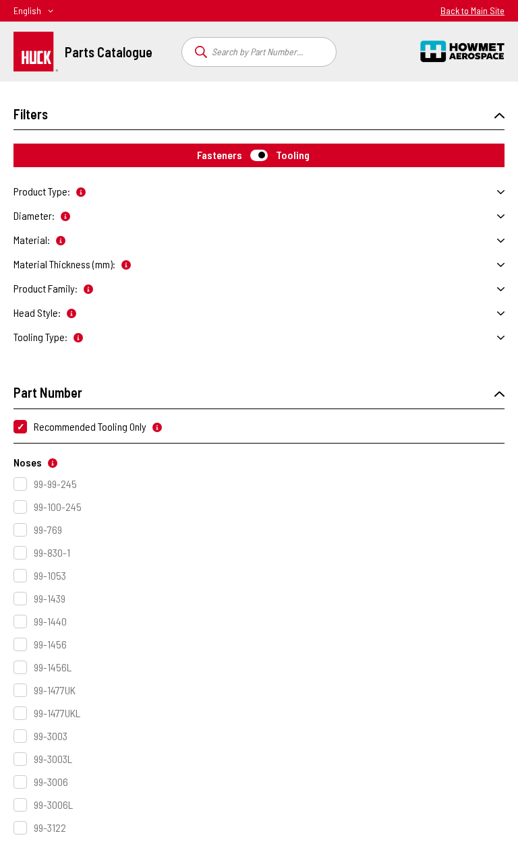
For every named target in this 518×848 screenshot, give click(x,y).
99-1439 (49, 598)
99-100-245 (58, 506)
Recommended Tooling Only (90, 426)
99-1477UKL (57, 712)
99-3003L (53, 758)
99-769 (48, 529)
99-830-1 (52, 552)
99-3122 (50, 827)
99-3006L (53, 804)
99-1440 (50, 621)
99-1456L (52, 667)
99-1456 (50, 644)
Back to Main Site (472, 10)
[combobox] (258, 52)
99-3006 (51, 781)
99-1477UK (55, 690)
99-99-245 (55, 483)
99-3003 (50, 735)
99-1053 (50, 575)
